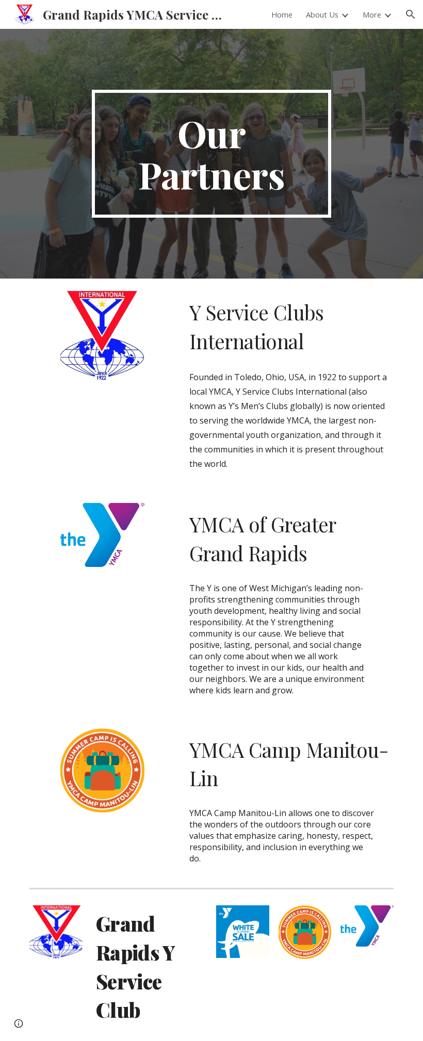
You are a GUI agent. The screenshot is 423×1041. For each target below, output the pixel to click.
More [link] (372, 14)
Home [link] (281, 14)
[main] (212, 154)
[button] (410, 14)
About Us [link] (322, 14)
